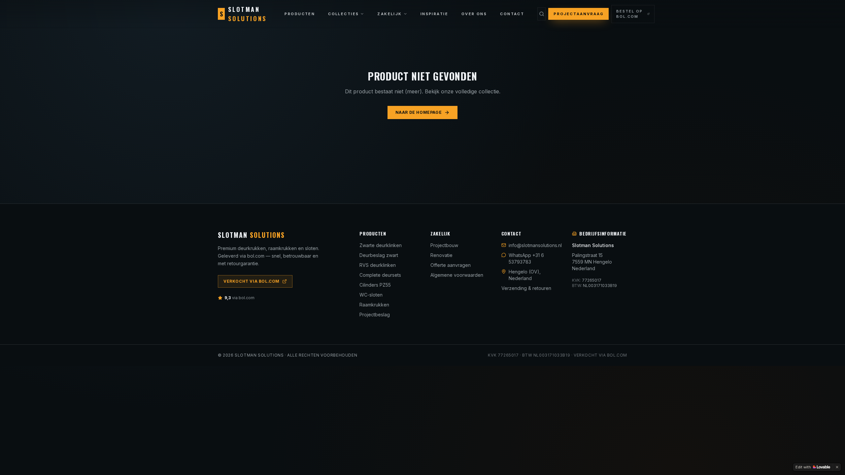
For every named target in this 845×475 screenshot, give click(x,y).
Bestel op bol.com (629, 14)
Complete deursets (380, 275)
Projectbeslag (374, 314)
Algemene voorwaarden (456, 275)
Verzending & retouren (526, 288)
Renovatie (441, 255)
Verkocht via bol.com (251, 281)
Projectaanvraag (579, 14)
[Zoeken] (541, 13)
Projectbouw (444, 245)
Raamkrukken (374, 304)
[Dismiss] (837, 467)
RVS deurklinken (377, 265)
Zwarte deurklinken (380, 245)
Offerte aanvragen (450, 265)
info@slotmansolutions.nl (535, 245)
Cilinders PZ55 (375, 285)
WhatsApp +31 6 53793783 (526, 258)
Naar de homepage (418, 112)
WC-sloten (371, 295)
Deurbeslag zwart (378, 255)
